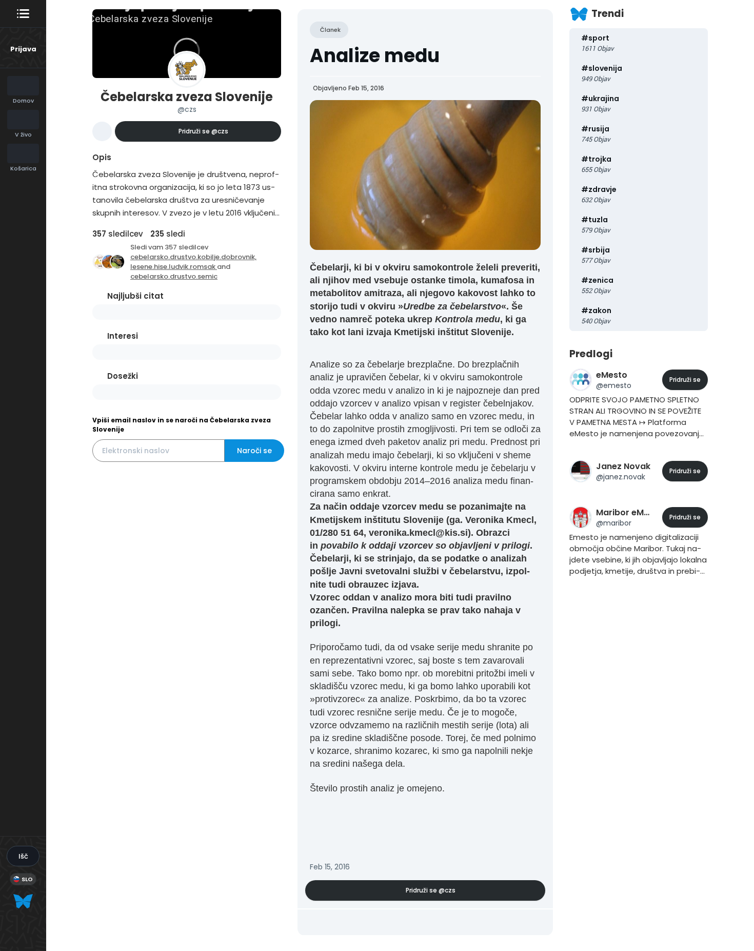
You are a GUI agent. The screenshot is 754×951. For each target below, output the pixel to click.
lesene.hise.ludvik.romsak (173, 266)
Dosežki (122, 376)
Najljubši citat (135, 295)
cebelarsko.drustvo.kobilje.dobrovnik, (193, 257)
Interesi (122, 336)
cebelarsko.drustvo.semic (173, 276)
